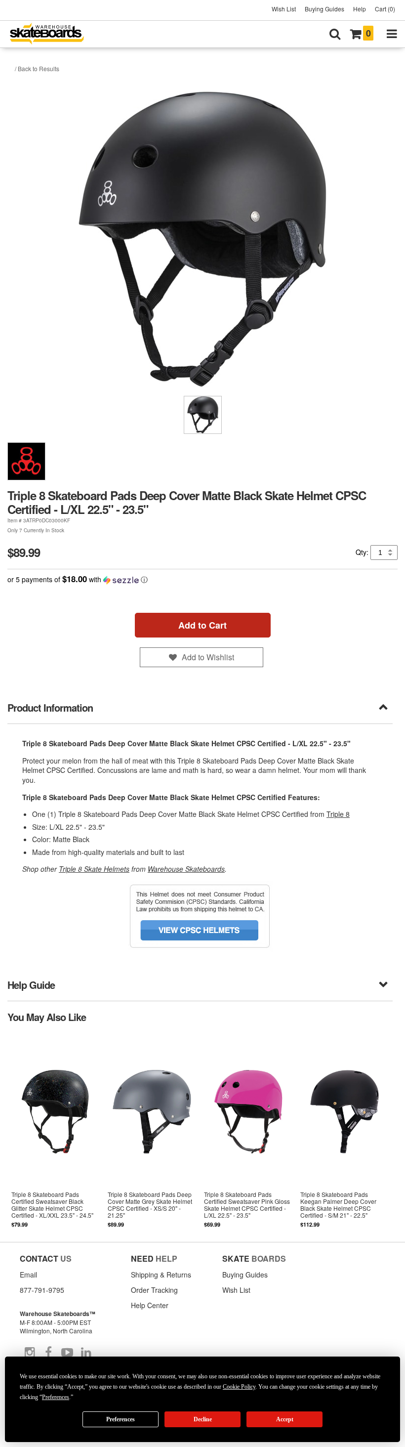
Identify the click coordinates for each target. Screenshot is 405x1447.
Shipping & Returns (161, 1274)
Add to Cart (202, 625)
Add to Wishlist (208, 657)
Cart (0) (385, 8)
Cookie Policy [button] (239, 1386)
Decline (203, 1419)
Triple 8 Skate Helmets (94, 869)
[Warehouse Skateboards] (52, 34)
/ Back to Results (37, 68)
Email (28, 1274)
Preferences (120, 1419)
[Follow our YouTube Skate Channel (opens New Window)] (67, 1352)
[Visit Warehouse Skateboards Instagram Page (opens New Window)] (29, 1352)
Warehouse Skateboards (186, 869)
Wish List (284, 8)
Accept (284, 1419)
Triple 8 (338, 814)
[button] (202, 579)
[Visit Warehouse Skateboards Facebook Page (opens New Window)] (48, 1352)
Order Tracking (154, 1290)
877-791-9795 (42, 1290)
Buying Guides (324, 8)
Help (359, 8)
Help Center (149, 1305)
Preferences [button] (55, 1397)
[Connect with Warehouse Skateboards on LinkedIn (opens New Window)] (86, 1352)
